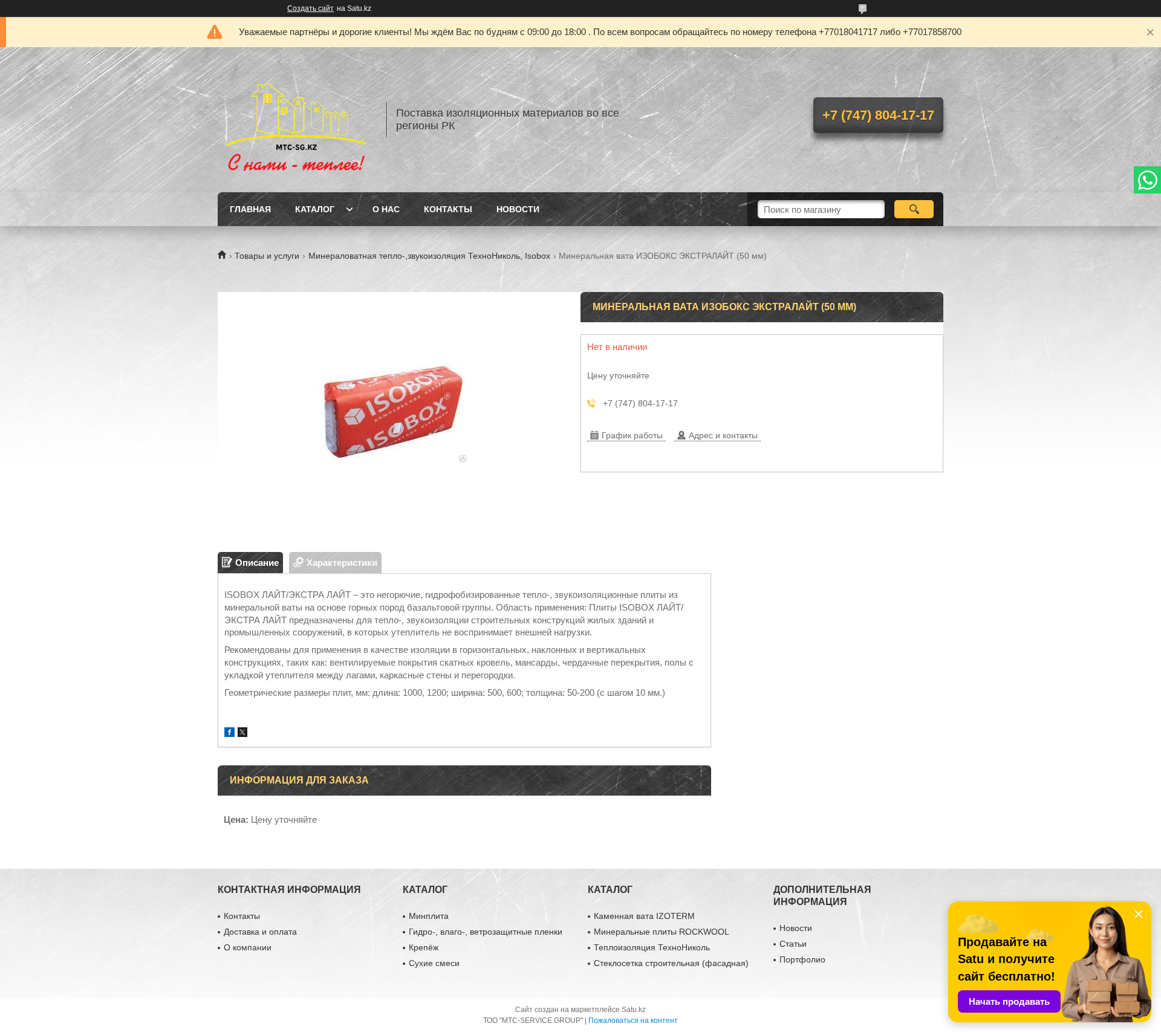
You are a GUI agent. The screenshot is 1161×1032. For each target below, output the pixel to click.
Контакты (448, 209)
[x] (242, 734)
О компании (248, 947)
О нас (386, 209)
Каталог (314, 209)
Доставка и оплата (260, 931)
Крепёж (423, 947)
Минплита (429, 916)
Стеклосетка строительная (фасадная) (671, 963)
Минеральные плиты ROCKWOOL (661, 931)
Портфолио (802, 959)
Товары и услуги (267, 256)
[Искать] (914, 209)
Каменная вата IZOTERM (644, 916)
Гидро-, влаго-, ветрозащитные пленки (485, 931)
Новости (517, 209)
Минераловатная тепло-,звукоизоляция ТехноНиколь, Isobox (429, 256)
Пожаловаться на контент (633, 1020)
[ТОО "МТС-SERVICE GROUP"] (296, 119)
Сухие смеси (434, 963)
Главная (250, 209)
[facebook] (229, 734)
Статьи (793, 944)
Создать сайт (310, 8)
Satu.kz (634, 1009)
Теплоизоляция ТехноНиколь (652, 947)
